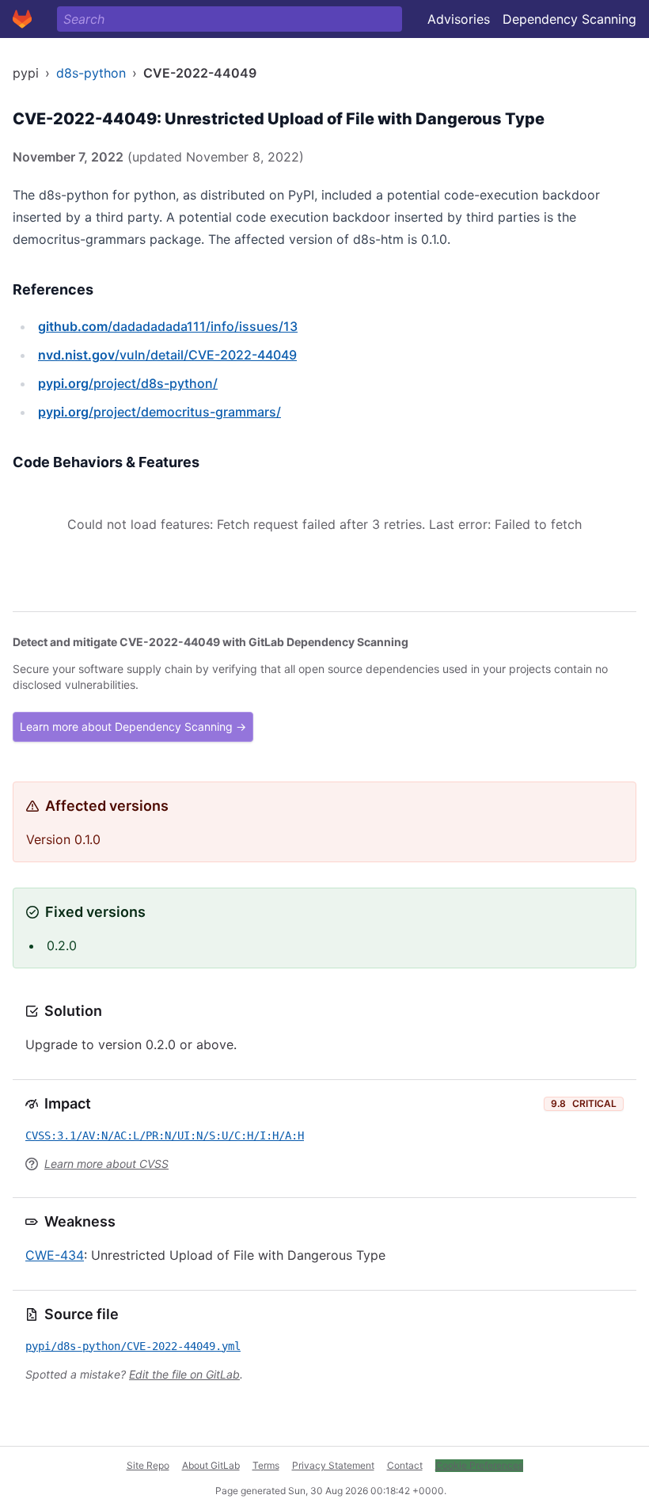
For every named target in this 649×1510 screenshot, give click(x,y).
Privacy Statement (333, 1465)
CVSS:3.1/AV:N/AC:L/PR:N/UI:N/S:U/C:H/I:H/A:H (164, 1135)
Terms (265, 1465)
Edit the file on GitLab (184, 1374)
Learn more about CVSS (106, 1163)
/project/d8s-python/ (128, 383)
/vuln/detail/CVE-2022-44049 (167, 355)
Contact (405, 1465)
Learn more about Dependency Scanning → (133, 726)
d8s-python (91, 73)
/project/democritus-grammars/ (159, 412)
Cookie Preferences (479, 1465)
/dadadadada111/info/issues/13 (168, 326)
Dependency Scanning (569, 19)
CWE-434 (54, 1255)
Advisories (458, 19)
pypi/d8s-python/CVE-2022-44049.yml (133, 1346)
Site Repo (148, 1465)
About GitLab (211, 1465)
